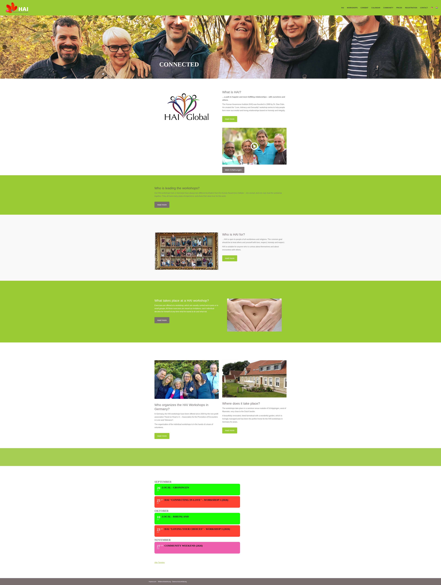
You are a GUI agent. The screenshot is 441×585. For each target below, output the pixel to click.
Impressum (152, 581)
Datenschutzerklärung (179, 581)
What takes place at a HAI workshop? (181, 300)
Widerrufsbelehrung (164, 581)
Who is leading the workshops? (177, 188)
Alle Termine (159, 563)
